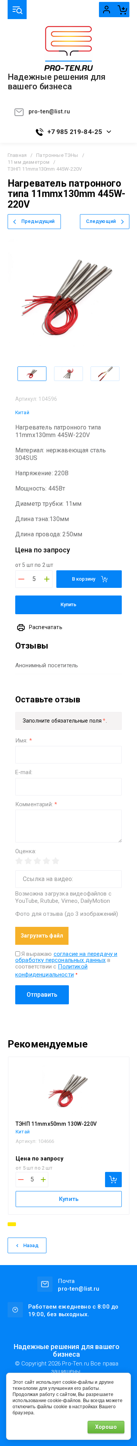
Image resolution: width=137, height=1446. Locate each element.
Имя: (23, 741)
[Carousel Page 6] (52, 1224)
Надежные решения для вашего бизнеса (56, 82)
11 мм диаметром (28, 162)
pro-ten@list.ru (49, 111)
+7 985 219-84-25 (74, 132)
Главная (17, 155)
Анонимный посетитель (46, 665)
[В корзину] (113, 1179)
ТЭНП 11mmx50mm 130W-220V (56, 1124)
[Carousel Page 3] (29, 1224)
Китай (22, 412)
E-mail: (23, 772)
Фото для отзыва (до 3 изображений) (66, 914)
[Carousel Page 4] (37, 1224)
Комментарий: (36, 804)
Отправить (42, 994)
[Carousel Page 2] (22, 1224)
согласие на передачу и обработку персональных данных (66, 957)
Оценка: (25, 851)
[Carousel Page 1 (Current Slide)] (12, 1224)
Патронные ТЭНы (57, 155)
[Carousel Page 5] (44, 1224)
